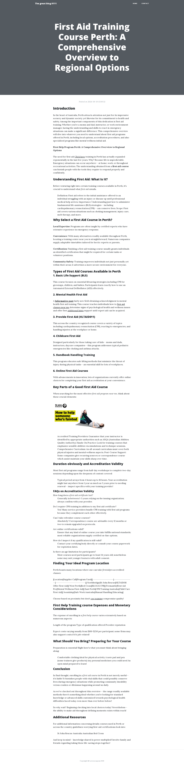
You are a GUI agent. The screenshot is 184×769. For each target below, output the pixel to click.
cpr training (97, 598)
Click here (80, 156)
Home (135, 3)
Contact (145, 3)
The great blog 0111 (46, 3)
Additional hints (76, 310)
